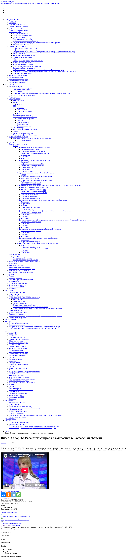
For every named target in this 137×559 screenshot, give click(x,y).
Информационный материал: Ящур (33, 151)
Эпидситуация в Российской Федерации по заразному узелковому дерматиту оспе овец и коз (49, 185)
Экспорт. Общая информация (23, 133)
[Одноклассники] (8, 494)
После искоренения (27, 209)
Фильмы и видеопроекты (17, 285)
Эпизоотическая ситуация (18, 144)
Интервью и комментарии (18, 283)
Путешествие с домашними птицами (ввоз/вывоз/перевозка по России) (37, 308)
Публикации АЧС (27, 169)
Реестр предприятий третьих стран (25, 129)
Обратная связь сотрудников (22, 73)
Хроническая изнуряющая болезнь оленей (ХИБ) (33, 249)
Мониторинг (13, 263)
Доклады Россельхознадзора (22, 35)
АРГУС (15, 102)
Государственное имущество (18, 79)
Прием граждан (14, 294)
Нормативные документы (26, 118)
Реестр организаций (24, 126)
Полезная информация (16, 314)
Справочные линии (15, 310)
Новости (24, 205)
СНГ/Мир (24, 156)
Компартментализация (16, 265)
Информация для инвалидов (22, 62)
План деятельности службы (22, 39)
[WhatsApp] (18, 494)
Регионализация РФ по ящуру (23, 258)
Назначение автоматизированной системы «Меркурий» (32, 138)
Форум (19, 104)
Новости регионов (15, 278)
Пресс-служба (9, 274)
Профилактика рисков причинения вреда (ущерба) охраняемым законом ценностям (41, 93)
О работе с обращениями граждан (20, 296)
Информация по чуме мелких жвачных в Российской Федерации (39, 229)
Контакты (12, 289)
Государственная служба (17, 46)
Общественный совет (16, 28)
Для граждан (9, 290)
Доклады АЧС (25, 162)
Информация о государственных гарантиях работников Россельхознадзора (38, 70)
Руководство (13, 21)
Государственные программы (19, 26)
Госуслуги (12, 97)
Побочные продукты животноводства (22, 269)
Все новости (5, 498)
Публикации (25, 155)
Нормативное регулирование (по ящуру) (35, 153)
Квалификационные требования (24, 55)
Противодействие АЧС (29, 167)
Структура (12, 23)
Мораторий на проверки (21, 90)
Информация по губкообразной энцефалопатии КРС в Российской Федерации (44, 211)
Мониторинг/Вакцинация (30, 178)
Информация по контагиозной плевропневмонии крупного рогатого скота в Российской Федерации (51, 220)
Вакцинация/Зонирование (30, 149)
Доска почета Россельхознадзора (24, 68)
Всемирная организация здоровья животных (16, 516)
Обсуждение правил (24, 140)
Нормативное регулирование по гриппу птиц (36, 180)
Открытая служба (15, 32)
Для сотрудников (10, 319)
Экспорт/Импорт (14, 99)
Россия (15, 146)
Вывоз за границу (19, 301)
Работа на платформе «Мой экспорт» (25, 135)
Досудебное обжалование (17, 82)
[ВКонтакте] (3, 494)
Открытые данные (19, 37)
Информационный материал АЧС (32, 164)
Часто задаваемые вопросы (18, 312)
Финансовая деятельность (18, 75)
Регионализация (14, 254)
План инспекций (18, 128)
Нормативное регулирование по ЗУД (33, 191)
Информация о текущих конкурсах (25, 48)
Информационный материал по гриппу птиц (36, 176)
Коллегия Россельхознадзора (18, 30)
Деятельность (9, 84)
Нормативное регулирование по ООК (34, 193)
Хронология (25, 158)
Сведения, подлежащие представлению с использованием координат (36, 43)
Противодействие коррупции (19, 81)
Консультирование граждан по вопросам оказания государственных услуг (34, 327)
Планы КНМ (17, 91)
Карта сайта (16, 525)
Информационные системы (18, 137)
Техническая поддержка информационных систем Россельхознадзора (32, 328)
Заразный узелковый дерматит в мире (34, 189)
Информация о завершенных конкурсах (26, 50)
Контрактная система (16, 77)
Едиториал (20, 108)
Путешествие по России (21, 303)
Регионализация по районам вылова (25, 260)
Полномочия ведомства (17, 24)
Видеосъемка (15, 491)
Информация (25, 204)
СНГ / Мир (24, 216)
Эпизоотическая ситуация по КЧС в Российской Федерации (37, 243)
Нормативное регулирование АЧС (32, 166)
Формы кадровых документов (23, 64)
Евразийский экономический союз (25, 117)
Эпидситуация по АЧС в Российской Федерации (33, 160)
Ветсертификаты (18, 100)
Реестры (11, 142)
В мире (23, 175)
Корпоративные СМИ (16, 287)
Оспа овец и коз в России (29, 194)
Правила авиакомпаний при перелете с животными (30, 307)
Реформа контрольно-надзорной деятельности (24, 261)
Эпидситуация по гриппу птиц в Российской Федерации (36, 173)
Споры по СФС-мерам (24, 111)
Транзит (15, 131)
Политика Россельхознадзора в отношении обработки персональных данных (35, 316)
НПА (14, 59)
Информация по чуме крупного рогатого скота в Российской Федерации (42, 200)
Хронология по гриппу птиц (31, 184)
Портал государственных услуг (11, 523)
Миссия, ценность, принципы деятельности (28, 61)
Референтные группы (20, 33)
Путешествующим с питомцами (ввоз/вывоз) (24, 298)
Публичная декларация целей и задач (25, 41)
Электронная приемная (21, 44)
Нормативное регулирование (31, 207)
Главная (7, 431)
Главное (11, 276)
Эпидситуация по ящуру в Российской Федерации (34, 147)
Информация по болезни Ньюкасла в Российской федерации (37, 238)
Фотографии (25, 218)
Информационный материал (30, 198)
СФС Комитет (22, 109)
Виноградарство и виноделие (19, 270)
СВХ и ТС (20, 120)
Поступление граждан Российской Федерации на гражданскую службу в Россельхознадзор (44, 52)
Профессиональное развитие (22, 57)
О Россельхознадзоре (12, 19)
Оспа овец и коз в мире (29, 196)
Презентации (17, 256)
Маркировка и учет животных (19, 267)
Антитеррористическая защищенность (22, 272)
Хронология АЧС (27, 171)
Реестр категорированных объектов (25, 95)
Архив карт (25, 202)
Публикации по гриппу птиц (31, 182)
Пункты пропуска (23, 122)
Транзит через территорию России (24, 305)
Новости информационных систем (21, 280)
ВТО (14, 106)
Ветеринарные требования (22, 115)
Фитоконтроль (6, 491)
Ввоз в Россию (18, 299)
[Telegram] (13, 494)
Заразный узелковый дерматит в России (34, 187)
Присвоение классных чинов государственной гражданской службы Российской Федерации (44, 71)
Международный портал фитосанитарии (15, 520)
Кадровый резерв (19, 53)
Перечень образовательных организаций (27, 66)
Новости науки (14, 281)
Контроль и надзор (15, 86)
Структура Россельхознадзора (19, 323)
